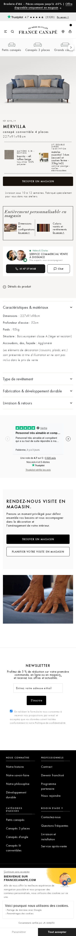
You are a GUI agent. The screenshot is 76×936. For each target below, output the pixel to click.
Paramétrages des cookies (20, 913)
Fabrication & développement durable (32, 390)
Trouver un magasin (38, 181)
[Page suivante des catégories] (71, 47)
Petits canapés (11, 50)
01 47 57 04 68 (28, 268)
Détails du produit (19, 286)
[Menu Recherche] (9, 30)
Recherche (12, 32)
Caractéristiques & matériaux (25, 307)
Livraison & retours (17, 403)
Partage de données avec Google (24, 909)
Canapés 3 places (37, 50)
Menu (5, 32)
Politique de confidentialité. (50, 722)
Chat (61, 268)
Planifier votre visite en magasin (38, 551)
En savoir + (63, 16)
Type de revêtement (18, 378)
